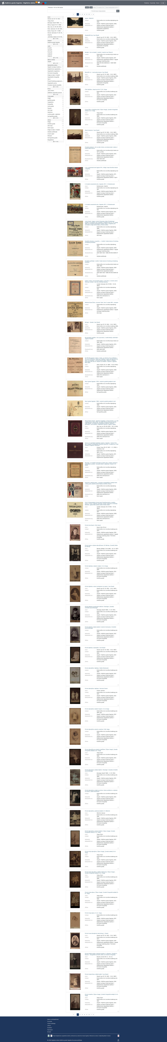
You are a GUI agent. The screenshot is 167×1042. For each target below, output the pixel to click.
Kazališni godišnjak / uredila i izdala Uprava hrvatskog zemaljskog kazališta (101, 261)
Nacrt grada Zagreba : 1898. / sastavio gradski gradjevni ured (100, 401)
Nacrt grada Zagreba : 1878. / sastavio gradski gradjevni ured (100, 381)
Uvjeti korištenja (51, 1023)
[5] (57, 57)
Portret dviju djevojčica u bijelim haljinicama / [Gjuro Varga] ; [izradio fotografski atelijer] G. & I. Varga (100, 872)
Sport (115, 177)
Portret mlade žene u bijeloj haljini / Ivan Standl (96, 974)
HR (162, 3)
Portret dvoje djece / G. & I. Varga (93, 913)
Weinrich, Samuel (101, 813)
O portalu (152, 3)
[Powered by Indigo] (118, 1040)
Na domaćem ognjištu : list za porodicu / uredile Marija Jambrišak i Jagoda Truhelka (101, 338)
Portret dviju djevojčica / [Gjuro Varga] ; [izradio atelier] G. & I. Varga (100, 852)
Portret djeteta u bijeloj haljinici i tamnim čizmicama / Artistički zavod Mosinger (100, 627)
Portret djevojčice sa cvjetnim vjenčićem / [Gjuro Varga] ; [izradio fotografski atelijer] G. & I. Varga (101, 750)
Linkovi (49, 1025)
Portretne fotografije (102, 99)
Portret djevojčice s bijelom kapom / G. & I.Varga (97, 709)
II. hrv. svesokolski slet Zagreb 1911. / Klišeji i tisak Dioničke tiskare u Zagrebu (101, 168)
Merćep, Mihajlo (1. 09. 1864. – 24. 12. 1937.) (107, 548)
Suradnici (49, 1027)
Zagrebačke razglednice (103, 28)
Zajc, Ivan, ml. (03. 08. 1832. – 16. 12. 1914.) (107, 426)
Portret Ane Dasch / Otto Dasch (93, 525)
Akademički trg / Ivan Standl (92, 35)
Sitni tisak (99, 235)
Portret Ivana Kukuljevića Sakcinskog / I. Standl (96, 933)
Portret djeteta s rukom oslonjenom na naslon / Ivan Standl (99, 586)
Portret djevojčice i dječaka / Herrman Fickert (96, 688)
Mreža (94, 7)
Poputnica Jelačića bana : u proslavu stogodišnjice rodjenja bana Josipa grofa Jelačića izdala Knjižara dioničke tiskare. (101, 483)
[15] (57, 86)
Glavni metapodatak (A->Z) (111, 7)
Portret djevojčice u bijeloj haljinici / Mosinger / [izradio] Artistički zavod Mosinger (101, 770)
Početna (146, 3)
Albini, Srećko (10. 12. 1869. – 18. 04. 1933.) (107, 364)
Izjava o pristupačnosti (53, 1019)
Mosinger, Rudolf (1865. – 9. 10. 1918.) (106, 609)
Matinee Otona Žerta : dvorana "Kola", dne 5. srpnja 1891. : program (101, 302)
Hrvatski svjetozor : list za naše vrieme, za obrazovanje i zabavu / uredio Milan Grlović (101, 148)
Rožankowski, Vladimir (102, 186)
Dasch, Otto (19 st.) (101, 527)
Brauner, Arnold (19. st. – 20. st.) (105, 956)
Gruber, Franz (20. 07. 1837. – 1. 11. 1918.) (107, 447)
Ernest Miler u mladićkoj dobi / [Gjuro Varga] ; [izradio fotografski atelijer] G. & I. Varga (101, 110)
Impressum (50, 1029)
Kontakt (49, 1031)
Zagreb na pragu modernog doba (105, 25)
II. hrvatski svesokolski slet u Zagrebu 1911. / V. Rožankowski (100, 184)
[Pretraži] (117, 11)
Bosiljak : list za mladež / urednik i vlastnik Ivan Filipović (99, 52)
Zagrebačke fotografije (102, 45)
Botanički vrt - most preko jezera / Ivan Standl (96, 72)
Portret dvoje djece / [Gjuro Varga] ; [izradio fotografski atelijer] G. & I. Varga (101, 893)
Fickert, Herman (101, 690)
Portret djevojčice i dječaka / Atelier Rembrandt (96, 668)
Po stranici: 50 (100, 7)
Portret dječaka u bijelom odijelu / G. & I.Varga (96, 566)
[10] (57, 141)
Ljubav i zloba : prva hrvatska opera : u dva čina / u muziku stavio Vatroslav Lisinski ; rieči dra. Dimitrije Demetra (101, 281)
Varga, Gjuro (100, 112)
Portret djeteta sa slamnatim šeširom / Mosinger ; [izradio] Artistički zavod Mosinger (99, 607)
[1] (57, 44)
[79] (57, 38)
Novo (157, 3)
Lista (91, 7)
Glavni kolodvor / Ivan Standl (92, 130)
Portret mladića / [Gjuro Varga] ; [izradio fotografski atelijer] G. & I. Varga (101, 995)
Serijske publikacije (101, 66)
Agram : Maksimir (89, 18)
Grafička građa (100, 30)
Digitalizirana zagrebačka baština (105, 27)
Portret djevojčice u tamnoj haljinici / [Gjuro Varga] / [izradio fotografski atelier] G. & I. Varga (100, 832)
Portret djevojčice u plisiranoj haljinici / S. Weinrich (97, 811)
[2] (57, 94)
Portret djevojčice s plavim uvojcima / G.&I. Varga (97, 729)
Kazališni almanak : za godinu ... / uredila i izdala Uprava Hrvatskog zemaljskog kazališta (101, 242)
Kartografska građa (101, 392)
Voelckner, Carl (100, 449)
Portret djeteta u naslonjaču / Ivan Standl (95, 647)
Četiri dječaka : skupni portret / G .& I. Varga (96, 89)
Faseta (87, 7)
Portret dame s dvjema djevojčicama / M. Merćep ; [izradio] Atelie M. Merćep (101, 546)
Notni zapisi (100, 297)
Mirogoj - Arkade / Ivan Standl (92, 322)
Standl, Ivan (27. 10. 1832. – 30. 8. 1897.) (106, 37)
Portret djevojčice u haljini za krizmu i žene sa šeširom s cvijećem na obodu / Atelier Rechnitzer (101, 791)
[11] (57, 118)
